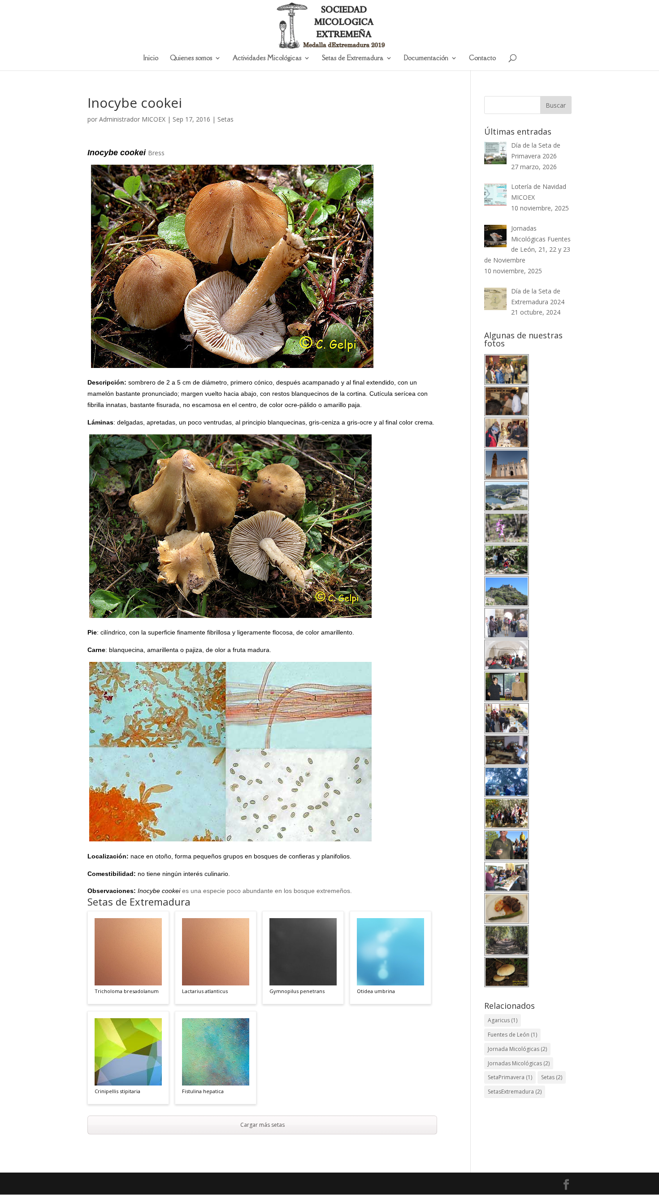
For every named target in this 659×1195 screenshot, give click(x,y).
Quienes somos (191, 58)
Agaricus (502, 1020)
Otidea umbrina (376, 991)
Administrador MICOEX (132, 119)
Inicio (150, 58)
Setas (225, 119)
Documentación (426, 58)
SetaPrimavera (510, 1077)
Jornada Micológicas (517, 1049)
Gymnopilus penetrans (297, 991)
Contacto (482, 58)
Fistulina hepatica (203, 1091)
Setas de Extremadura (352, 58)
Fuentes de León (512, 1034)
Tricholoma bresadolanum (127, 991)
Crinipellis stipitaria (117, 1091)
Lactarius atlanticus (205, 991)
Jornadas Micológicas (519, 1063)
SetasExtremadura (515, 1091)
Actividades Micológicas (267, 58)
